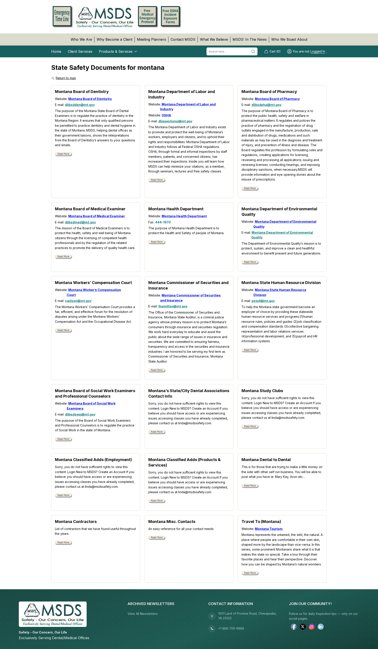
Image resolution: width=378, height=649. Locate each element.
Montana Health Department (175, 209)
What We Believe (214, 39)
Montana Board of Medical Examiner (90, 209)
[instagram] (312, 627)
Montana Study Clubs (262, 390)
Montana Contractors (76, 521)
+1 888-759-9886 (231, 628)
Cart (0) (275, 51)
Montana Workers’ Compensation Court (93, 282)
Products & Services (116, 51)
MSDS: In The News (250, 39)
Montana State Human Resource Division (281, 282)
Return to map (66, 78)
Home (56, 51)
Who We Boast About (289, 39)
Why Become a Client (114, 39)
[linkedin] (321, 627)
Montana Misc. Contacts (171, 521)
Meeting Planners (151, 39)
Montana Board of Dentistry (82, 91)
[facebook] (294, 627)
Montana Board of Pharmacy (269, 91)
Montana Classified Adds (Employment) (93, 459)
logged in (317, 51)
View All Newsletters (143, 614)
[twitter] (303, 627)
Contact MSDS (183, 39)
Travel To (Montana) (261, 521)
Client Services (80, 51)
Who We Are (81, 39)
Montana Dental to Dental (266, 459)
